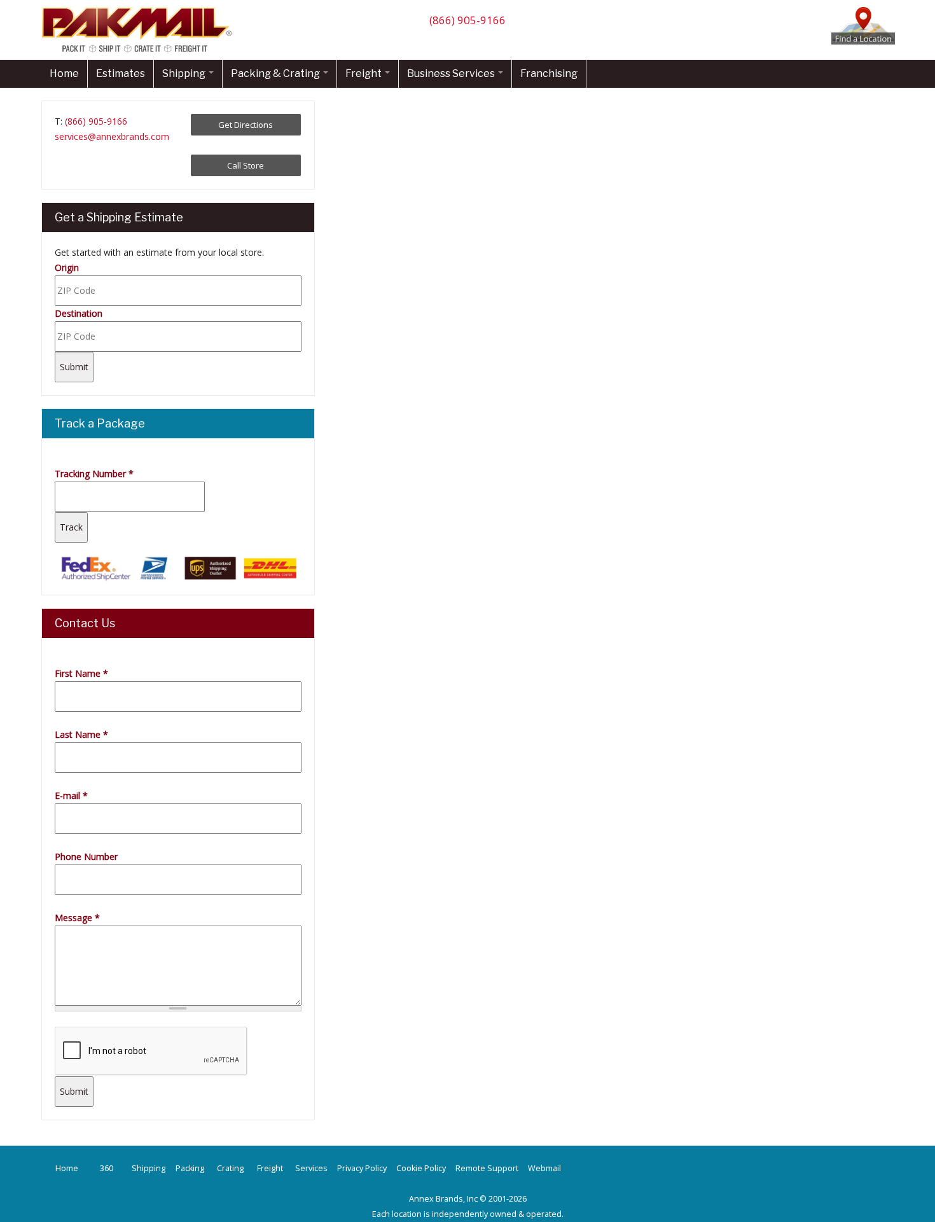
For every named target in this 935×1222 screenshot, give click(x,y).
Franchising (549, 73)
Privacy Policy (362, 1168)
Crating (230, 1168)
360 (106, 1168)
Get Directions (245, 124)
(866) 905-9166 (467, 20)
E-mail (71, 795)
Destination (78, 313)
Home (64, 73)
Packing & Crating (276, 73)
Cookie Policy (421, 1168)
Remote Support (486, 1168)
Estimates (120, 73)
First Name (81, 673)
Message (77, 918)
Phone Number (86, 857)
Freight (364, 73)
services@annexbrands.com (112, 136)
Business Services (452, 73)
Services (311, 1168)
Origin (67, 267)
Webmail (544, 1168)
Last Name (81, 734)
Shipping (184, 73)
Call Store (245, 165)
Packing (190, 1168)
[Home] (140, 52)
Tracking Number (94, 474)
